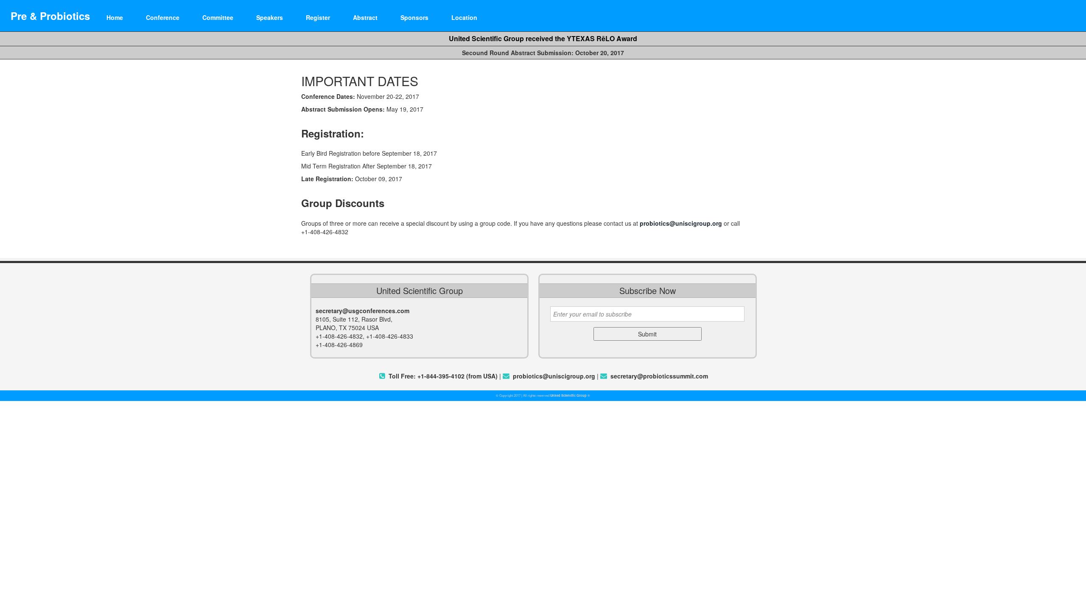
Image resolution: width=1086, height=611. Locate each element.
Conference (162, 17)
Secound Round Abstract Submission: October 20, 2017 (543, 52)
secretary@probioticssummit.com (659, 376)
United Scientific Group (568, 395)
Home (114, 17)
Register (318, 17)
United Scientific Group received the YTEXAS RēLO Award (543, 38)
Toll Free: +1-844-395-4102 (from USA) (443, 376)
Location (464, 17)
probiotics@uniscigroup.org (681, 223)
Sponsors (414, 17)
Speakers (269, 17)
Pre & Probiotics (50, 15)
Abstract (365, 17)
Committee (217, 17)
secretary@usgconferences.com (362, 310)
